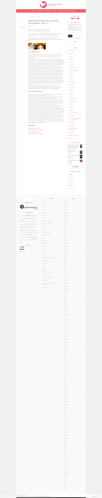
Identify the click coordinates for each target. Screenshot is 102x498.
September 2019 (66, 288)
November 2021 (66, 215)
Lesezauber (70, 180)
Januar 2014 (66, 460)
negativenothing (70, 182)
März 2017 (65, 362)
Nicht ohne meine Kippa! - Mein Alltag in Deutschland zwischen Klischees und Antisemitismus (73, 146)
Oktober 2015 (66, 401)
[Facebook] (72, 18)
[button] (28, 207)
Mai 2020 (65, 266)
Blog (28, 10)
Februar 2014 (66, 458)
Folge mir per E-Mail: (75, 22)
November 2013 (66, 466)
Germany (33, 226)
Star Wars (70, 104)
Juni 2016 (65, 379)
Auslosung (23, 215)
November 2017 (66, 339)
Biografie (70, 56)
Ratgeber (37, 232)
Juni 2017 (65, 353)
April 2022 (65, 201)
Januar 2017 (66, 364)
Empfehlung (21, 224)
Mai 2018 (65, 322)
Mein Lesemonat (72, 87)
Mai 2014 (65, 449)
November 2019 (66, 283)
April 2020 (65, 269)
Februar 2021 (66, 240)
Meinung (34, 232)
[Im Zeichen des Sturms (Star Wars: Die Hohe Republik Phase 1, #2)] (81, 153)
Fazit (31, 224)
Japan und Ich (70, 125)
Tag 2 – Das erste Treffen (32, 131)
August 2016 (66, 373)
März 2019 (65, 305)
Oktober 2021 (66, 218)
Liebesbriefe (71, 81)
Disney (70, 59)
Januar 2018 (66, 333)
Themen (32, 10)
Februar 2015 (66, 424)
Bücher (21, 221)
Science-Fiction (21, 239)
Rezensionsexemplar (22, 237)
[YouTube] (78, 18)
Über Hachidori (47, 10)
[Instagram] (74, 18)
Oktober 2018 (66, 316)
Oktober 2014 (66, 435)
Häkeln (70, 109)
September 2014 (66, 438)
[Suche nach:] (75, 44)
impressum (61, 10)
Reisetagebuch (70, 132)
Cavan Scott (70, 152)
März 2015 (65, 421)
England (24, 224)
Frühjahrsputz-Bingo (28, 226)
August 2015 (66, 407)
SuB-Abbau (29, 239)
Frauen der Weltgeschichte (72, 112)
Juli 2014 (65, 444)
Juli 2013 (65, 477)
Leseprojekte (39, 10)
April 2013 (65, 486)
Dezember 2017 (66, 336)
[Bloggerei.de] (21, 247)
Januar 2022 (66, 209)
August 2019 (66, 291)
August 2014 (66, 441)
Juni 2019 (65, 297)
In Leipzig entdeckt (71, 122)
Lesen (37, 230)
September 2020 (66, 254)
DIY (27, 221)
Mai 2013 (65, 483)
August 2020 (66, 257)
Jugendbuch (71, 76)
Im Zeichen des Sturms (72, 151)
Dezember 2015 (66, 396)
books (25, 218)
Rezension (29, 234)
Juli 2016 (65, 376)
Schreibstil (32, 237)
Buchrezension (32, 218)
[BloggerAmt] (22, 251)
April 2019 (65, 302)
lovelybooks (28, 232)
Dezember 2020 (66, 246)
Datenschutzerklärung (70, 10)
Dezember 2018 (66, 314)
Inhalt (21, 230)
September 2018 (66, 319)
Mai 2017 (65, 356)
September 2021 (66, 221)
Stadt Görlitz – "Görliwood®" (72, 135)
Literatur (24, 232)
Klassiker (70, 78)
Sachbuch (71, 95)
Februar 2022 (66, 206)
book (20, 218)
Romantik (70, 93)
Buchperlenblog (70, 174)
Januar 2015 (66, 427)
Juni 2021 (65, 229)
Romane (70, 90)
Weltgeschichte (34, 239)
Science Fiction (71, 101)
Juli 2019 (65, 294)
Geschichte (22, 228)
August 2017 (66, 348)
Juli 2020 (65, 260)
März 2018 (65, 328)
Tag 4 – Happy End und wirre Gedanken (35, 133)
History (28, 228)
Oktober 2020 (66, 252)
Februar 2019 (66, 308)
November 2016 (66, 367)
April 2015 (65, 418)
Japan (70, 73)
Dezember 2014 (66, 429)
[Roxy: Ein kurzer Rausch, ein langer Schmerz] (81, 158)
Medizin (32, 232)
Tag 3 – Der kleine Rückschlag (33, 132)
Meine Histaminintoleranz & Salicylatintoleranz (49, 257)
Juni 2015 (65, 412)
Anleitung (20, 215)
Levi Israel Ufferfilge (71, 149)
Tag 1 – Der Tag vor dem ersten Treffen (35, 129)
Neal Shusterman (71, 158)
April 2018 (65, 325)
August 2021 (66, 223)
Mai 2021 (65, 232)
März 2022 (65, 204)
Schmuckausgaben (72, 98)
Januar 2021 (66, 243)
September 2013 (66, 472)
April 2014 (65, 452)
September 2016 (66, 370)
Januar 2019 (66, 311)
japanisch (28, 230)
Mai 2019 (65, 300)
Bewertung (29, 215)
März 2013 (65, 489)
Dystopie (70, 62)
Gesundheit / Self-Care (73, 67)
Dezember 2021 (66, 212)
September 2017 (66, 345)
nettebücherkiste (70, 185)
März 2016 (65, 387)
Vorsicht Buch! (70, 188)
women (20, 241)
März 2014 (65, 455)
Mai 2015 (65, 415)
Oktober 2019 (66, 285)
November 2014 (66, 432)
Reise (20, 234)
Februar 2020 (66, 274)
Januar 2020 (66, 277)
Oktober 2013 (66, 469)
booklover (22, 218)
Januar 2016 (66, 393)
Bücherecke (70, 50)
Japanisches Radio (71, 177)
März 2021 (65, 237)
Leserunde (21, 232)
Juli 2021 (65, 226)
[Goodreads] (76, 18)
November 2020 (66, 249)
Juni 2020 (65, 263)
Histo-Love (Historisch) (73, 70)
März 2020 (65, 271)
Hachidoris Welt (70, 115)
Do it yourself (70, 107)
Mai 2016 (65, 381)
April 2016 (65, 384)
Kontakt (55, 10)
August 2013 (66, 475)
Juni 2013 (65, 480)
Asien (70, 53)
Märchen (70, 84)
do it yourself (30, 221)
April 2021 (65, 235)
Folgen (70, 35)
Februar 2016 (66, 390)
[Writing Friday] (70, 138)
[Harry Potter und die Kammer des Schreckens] (81, 161)
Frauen (34, 224)
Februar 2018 (66, 331)
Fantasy (70, 64)
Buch (28, 218)
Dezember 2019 (66, 280)
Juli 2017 (65, 350)
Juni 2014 (65, 446)
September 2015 (66, 404)
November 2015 (66, 398)
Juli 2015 (65, 410)
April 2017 (65, 359)
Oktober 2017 (66, 342)
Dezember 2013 (66, 463)
